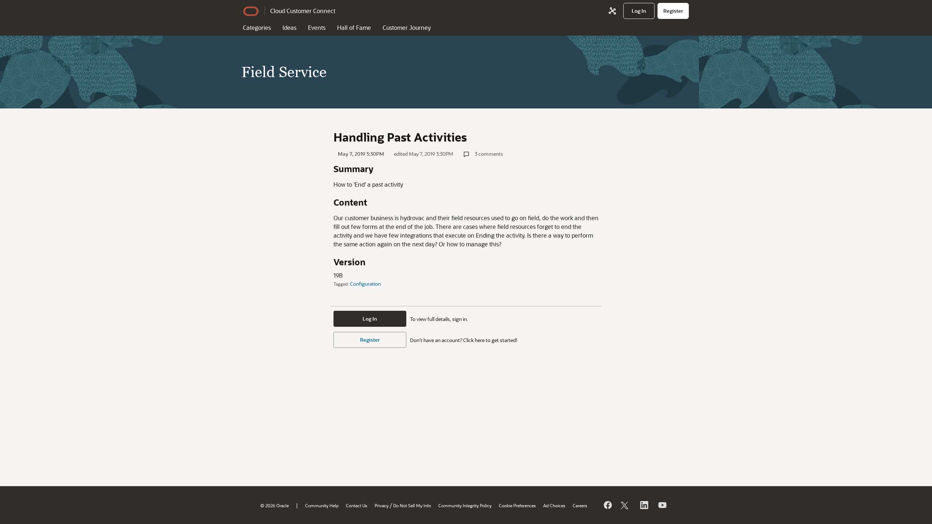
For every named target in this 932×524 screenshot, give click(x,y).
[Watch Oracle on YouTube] (662, 505)
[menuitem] (639, 11)
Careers (580, 505)
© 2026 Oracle (274, 505)
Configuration (365, 283)
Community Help (322, 505)
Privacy (381, 505)
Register (370, 339)
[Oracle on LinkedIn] (643, 505)
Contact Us (356, 505)
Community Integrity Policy (464, 505)
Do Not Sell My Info (412, 505)
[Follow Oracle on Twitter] (625, 505)
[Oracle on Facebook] (607, 505)
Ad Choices (554, 505)
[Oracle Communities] (612, 11)
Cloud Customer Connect (302, 11)
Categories (257, 27)
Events (316, 27)
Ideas (289, 27)
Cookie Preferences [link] (517, 505)
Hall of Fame (354, 27)
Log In (370, 318)
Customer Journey (407, 27)
